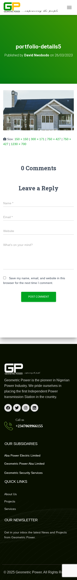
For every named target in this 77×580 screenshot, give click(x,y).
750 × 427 (54, 139)
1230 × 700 (18, 144)
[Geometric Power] (32, 7)
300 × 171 (37, 139)
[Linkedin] (34, 408)
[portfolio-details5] (38, 110)
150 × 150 (21, 139)
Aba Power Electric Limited (22, 455)
